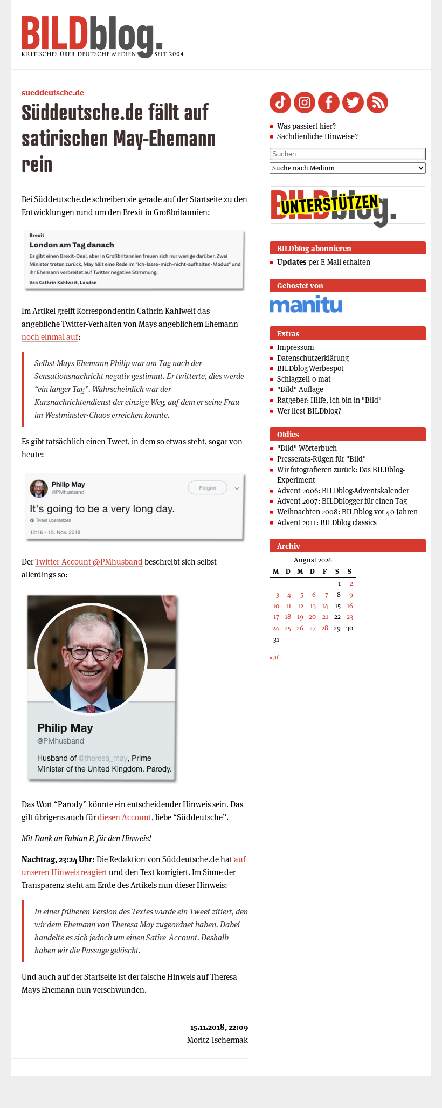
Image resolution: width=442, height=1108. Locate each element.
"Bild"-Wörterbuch (307, 448)
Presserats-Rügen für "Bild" (321, 459)
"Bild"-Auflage (300, 389)
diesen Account (124, 817)
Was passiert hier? (306, 126)
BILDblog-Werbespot (310, 368)
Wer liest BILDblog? (309, 411)
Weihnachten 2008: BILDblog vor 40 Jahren (347, 512)
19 (300, 616)
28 (324, 627)
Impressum (295, 347)
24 (275, 627)
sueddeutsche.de (53, 92)
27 (312, 627)
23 (350, 616)
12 (300, 605)
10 (276, 605)
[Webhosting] (306, 310)
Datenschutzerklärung (313, 358)
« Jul (275, 657)
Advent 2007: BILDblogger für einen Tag (342, 501)
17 (276, 616)
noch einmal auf (50, 337)
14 (325, 605)
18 (288, 616)
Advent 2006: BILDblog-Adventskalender (343, 490)
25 (288, 627)
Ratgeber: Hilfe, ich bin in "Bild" (329, 400)
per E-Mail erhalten (323, 262)
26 (299, 627)
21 (325, 616)
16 (350, 605)
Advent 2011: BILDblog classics (327, 522)
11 (288, 605)
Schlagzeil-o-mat (304, 379)
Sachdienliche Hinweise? (317, 136)
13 (313, 605)
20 (312, 616)
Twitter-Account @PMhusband (89, 561)
